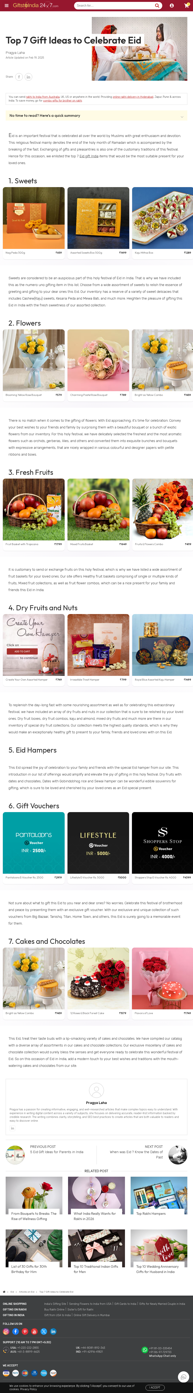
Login (171, 5)
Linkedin (53, 1331)
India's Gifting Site (55, 1304)
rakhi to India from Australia (43, 97)
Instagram (6, 1331)
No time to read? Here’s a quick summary (44, 115)
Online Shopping (15, 1304)
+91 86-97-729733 (160, 1352)
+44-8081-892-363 (93, 1347)
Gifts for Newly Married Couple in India (162, 1304)
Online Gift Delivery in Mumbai (92, 1315)
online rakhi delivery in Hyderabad (133, 97)
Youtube (34, 1331)
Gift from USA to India (57, 1315)
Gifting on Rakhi (15, 1309)
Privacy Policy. (28, 1389)
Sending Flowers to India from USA (90, 1304)
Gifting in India (14, 1315)
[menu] (6, 5)
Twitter (44, 1331)
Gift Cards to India (125, 1304)
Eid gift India (89, 156)
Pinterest (25, 1331)
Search (157, 5)
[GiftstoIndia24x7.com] (4, 1291)
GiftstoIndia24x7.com (36, 5)
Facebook (19, 77)
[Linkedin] (12, 1128)
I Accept (154, 1387)
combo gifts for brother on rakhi (62, 100)
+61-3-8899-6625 (28, 1351)
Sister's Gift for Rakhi (80, 1309)
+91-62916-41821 (92, 1351)
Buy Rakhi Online (54, 1309)
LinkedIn (28, 77)
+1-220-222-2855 (28, 1347)
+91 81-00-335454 (160, 1348)
